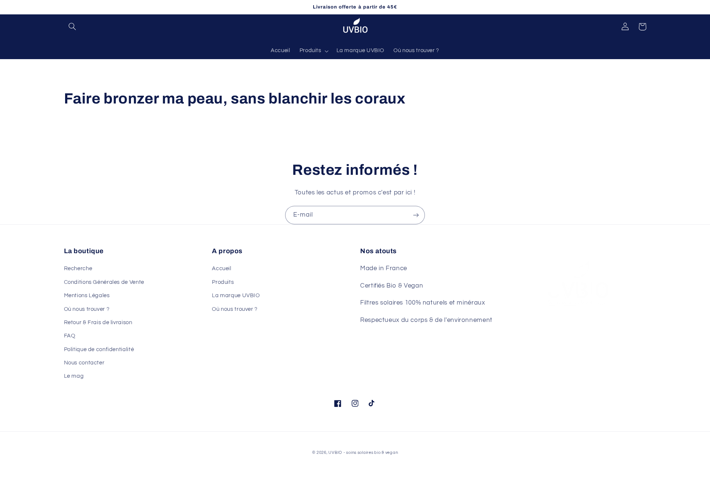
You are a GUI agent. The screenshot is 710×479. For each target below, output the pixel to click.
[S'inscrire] (416, 215)
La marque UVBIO (236, 295)
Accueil (221, 268)
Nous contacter (84, 363)
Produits (223, 282)
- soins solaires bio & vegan (371, 453)
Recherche (78, 268)
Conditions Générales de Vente (104, 282)
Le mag (74, 376)
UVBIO (335, 453)
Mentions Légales (87, 295)
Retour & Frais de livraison (98, 322)
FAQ (69, 336)
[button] (72, 26)
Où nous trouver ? (87, 309)
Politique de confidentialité (99, 349)
